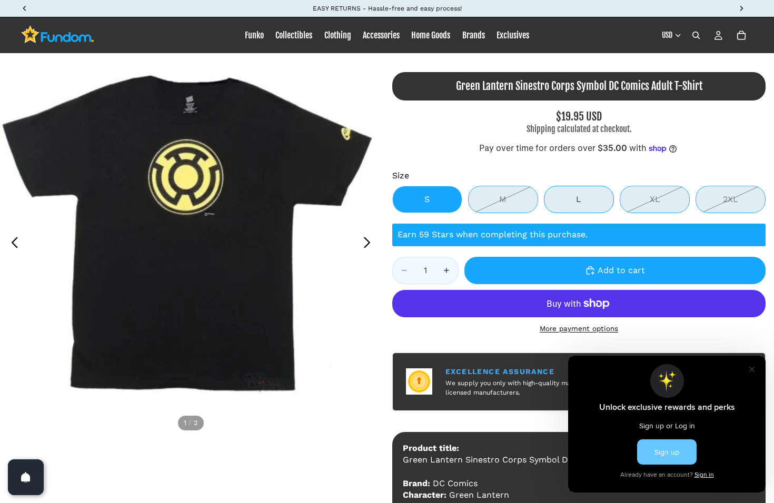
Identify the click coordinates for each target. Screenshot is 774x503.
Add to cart (621, 270)
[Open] (26, 477)
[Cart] (741, 35)
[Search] (696, 35)
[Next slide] (370, 244)
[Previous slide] (12, 244)
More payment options (579, 329)
